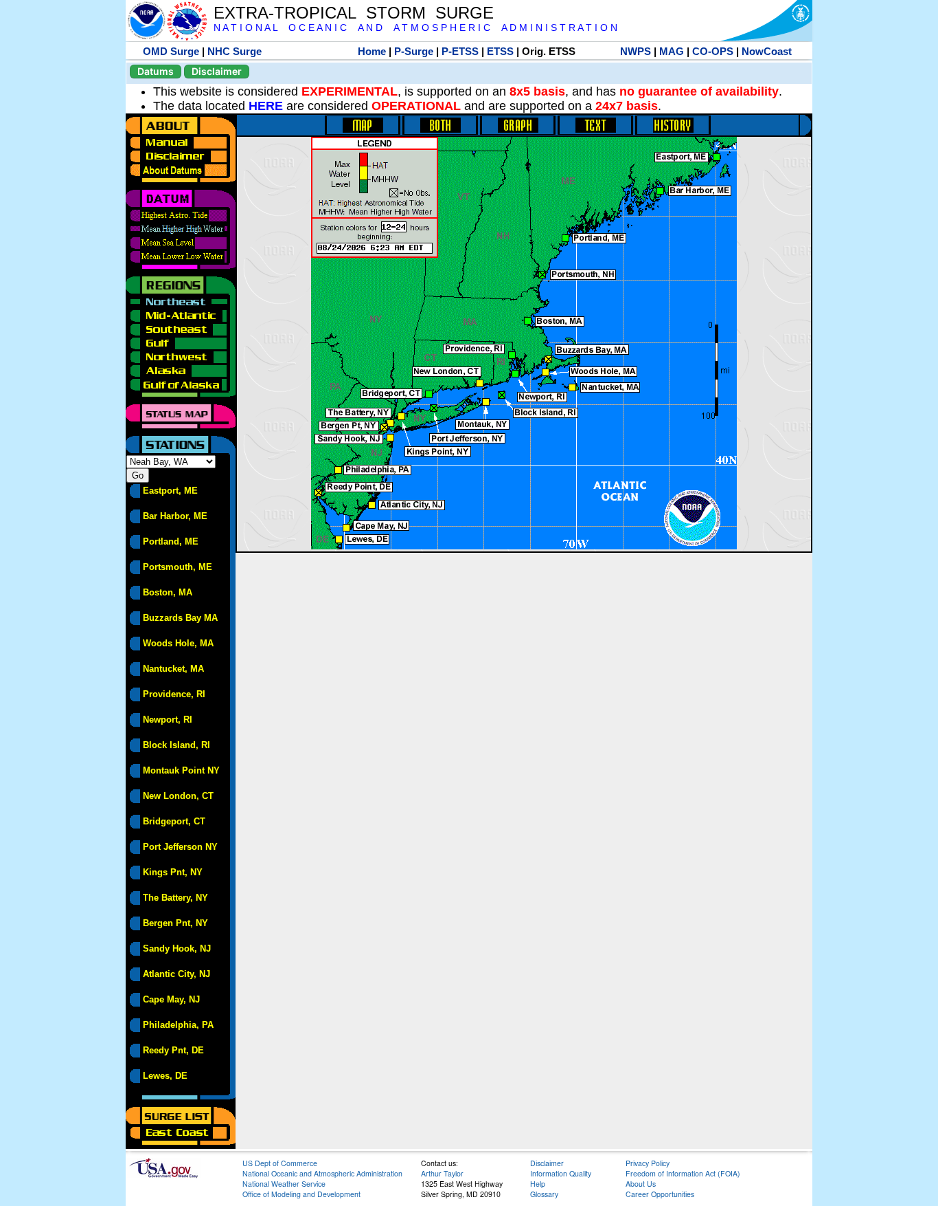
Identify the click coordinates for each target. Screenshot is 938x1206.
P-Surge (413, 51)
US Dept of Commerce (279, 1163)
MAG (671, 51)
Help (537, 1183)
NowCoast (767, 51)
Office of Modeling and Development (301, 1194)
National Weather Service (283, 1183)
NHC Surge (234, 51)
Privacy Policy (648, 1163)
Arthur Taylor (442, 1173)
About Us (641, 1183)
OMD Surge (171, 51)
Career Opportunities (660, 1194)
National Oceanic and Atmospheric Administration (322, 1173)
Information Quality (560, 1173)
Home (372, 51)
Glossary (544, 1194)
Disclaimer (217, 71)
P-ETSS (460, 51)
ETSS (500, 51)
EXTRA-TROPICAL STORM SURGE (354, 12)
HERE (266, 106)
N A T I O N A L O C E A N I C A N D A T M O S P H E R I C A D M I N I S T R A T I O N (415, 28)
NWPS (635, 51)
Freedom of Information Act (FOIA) (683, 1173)
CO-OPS (712, 51)
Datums (155, 71)
